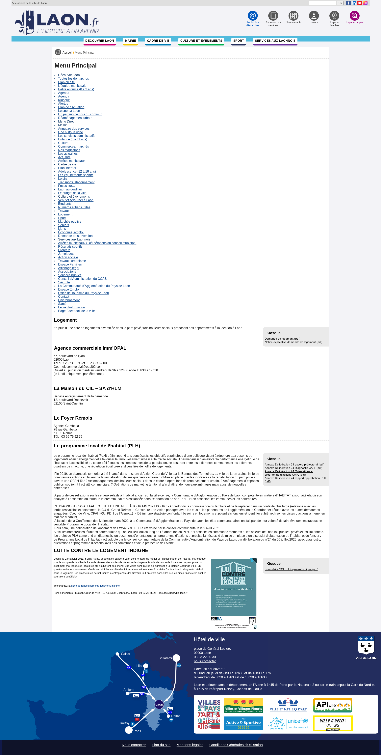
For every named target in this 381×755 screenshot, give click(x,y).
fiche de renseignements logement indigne (95, 585)
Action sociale (68, 257)
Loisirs (62, 178)
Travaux (63, 210)
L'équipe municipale (72, 85)
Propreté (64, 250)
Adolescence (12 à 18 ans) (77, 171)
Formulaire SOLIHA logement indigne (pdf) (291, 569)
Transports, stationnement (76, 182)
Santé (62, 303)
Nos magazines (69, 150)
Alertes (63, 103)
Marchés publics (69, 221)
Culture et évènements (201, 40)
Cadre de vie (158, 40)
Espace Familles (70, 264)
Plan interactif (67, 168)
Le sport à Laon (69, 110)
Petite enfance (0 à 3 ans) (76, 89)
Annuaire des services (73, 128)
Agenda (63, 93)
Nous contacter (134, 745)
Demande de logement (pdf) (282, 338)
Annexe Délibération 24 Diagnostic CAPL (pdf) (293, 467)
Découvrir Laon (99, 40)
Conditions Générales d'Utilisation (236, 745)
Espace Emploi (69, 289)
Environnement (69, 300)
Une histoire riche (70, 132)
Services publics (69, 275)
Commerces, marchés (73, 146)
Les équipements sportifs (75, 175)
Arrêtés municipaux (71, 160)
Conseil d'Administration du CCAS (82, 278)
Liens (62, 228)
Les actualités (68, 153)
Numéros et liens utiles (74, 207)
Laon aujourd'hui (70, 189)
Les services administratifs (76, 135)
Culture (63, 143)
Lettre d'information (71, 307)
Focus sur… (66, 185)
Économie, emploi (71, 232)
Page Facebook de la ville (76, 311)
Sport (238, 40)
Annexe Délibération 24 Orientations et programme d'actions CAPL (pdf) (289, 473)
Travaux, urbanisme (72, 261)
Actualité (64, 157)
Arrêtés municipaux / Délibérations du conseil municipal (97, 243)
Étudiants (64, 203)
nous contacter (205, 661)
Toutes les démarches (73, 78)
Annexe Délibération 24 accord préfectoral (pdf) (294, 464)
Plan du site (66, 82)
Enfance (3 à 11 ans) (72, 139)
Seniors (63, 225)
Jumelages (66, 253)
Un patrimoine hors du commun (80, 114)
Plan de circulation (71, 107)
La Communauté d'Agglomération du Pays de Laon (94, 286)
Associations (67, 271)
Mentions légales (190, 745)
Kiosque (64, 100)
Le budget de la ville (72, 193)
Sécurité (64, 282)
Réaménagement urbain (75, 118)
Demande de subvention (75, 236)
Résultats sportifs (70, 246)
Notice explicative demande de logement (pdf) (293, 342)
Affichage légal (68, 268)
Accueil (67, 52)
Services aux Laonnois (275, 40)
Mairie (130, 40)
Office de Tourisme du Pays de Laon (83, 293)
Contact (63, 296)
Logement (65, 214)
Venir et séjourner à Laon (75, 200)
